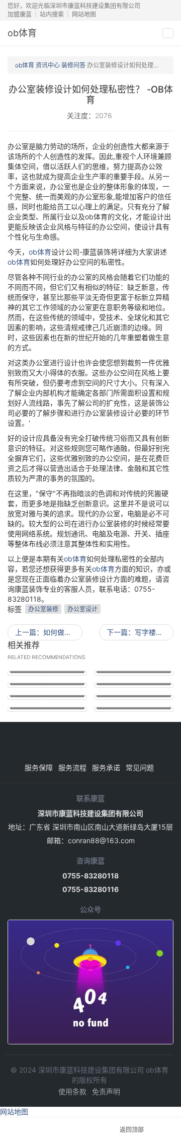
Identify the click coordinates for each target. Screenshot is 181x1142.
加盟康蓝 (20, 14)
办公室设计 (82, 609)
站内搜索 (52, 14)
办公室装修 (43, 609)
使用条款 (72, 1091)
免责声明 (106, 1091)
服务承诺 (106, 767)
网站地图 (84, 14)
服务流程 (72, 767)
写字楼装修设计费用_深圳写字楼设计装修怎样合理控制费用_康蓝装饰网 (140, 632)
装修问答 (73, 65)
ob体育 (22, 33)
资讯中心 (48, 65)
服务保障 (39, 767)
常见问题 (140, 767)
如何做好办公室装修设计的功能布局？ (48, 632)
